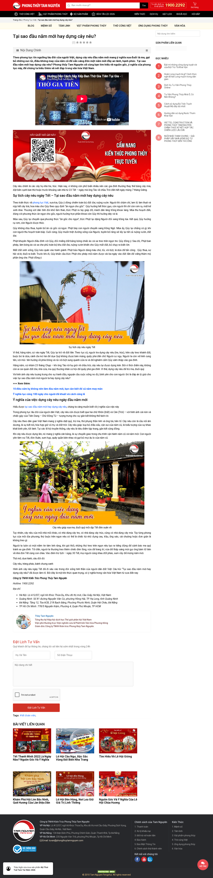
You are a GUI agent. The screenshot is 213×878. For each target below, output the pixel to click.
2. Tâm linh (177, 831)
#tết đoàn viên (28, 715)
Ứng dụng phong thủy (153, 25)
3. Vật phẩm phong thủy (183, 835)
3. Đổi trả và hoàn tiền (145, 835)
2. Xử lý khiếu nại (143, 831)
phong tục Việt (40, 202)
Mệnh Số (46, 25)
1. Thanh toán (141, 826)
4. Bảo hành (140, 840)
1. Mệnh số (177, 826)
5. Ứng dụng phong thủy (183, 844)
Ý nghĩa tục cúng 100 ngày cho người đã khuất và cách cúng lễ (49, 394)
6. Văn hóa (177, 848)
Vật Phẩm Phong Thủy (91, 25)
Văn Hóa (179, 25)
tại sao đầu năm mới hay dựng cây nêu (46, 406)
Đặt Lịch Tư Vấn (36, 707)
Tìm (144, 5)
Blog (31, 25)
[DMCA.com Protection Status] (106, 872)
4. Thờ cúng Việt (180, 840)
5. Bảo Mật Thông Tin (145, 844)
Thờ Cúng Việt (122, 25)
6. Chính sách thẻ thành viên (148, 848)
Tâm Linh (64, 25)
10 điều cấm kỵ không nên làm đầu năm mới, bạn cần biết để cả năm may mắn (57, 388)
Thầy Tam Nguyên (44, 616)
